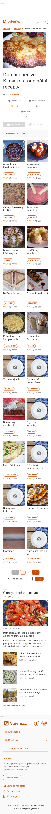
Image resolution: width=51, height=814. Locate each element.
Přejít (39, 579)
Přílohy (8, 260)
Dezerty (31, 217)
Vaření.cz (6, 29)
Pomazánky (33, 389)
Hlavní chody (34, 174)
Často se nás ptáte (16, 785)
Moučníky (9, 174)
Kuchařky (17, 29)
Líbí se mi (15, 124)
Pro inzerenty (13, 791)
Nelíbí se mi (38, 124)
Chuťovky (9, 389)
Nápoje (31, 346)
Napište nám (12, 778)
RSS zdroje (12, 796)
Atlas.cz (25, 805)
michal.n (15, 95)
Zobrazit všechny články (14, 706)
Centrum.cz (12, 805)
